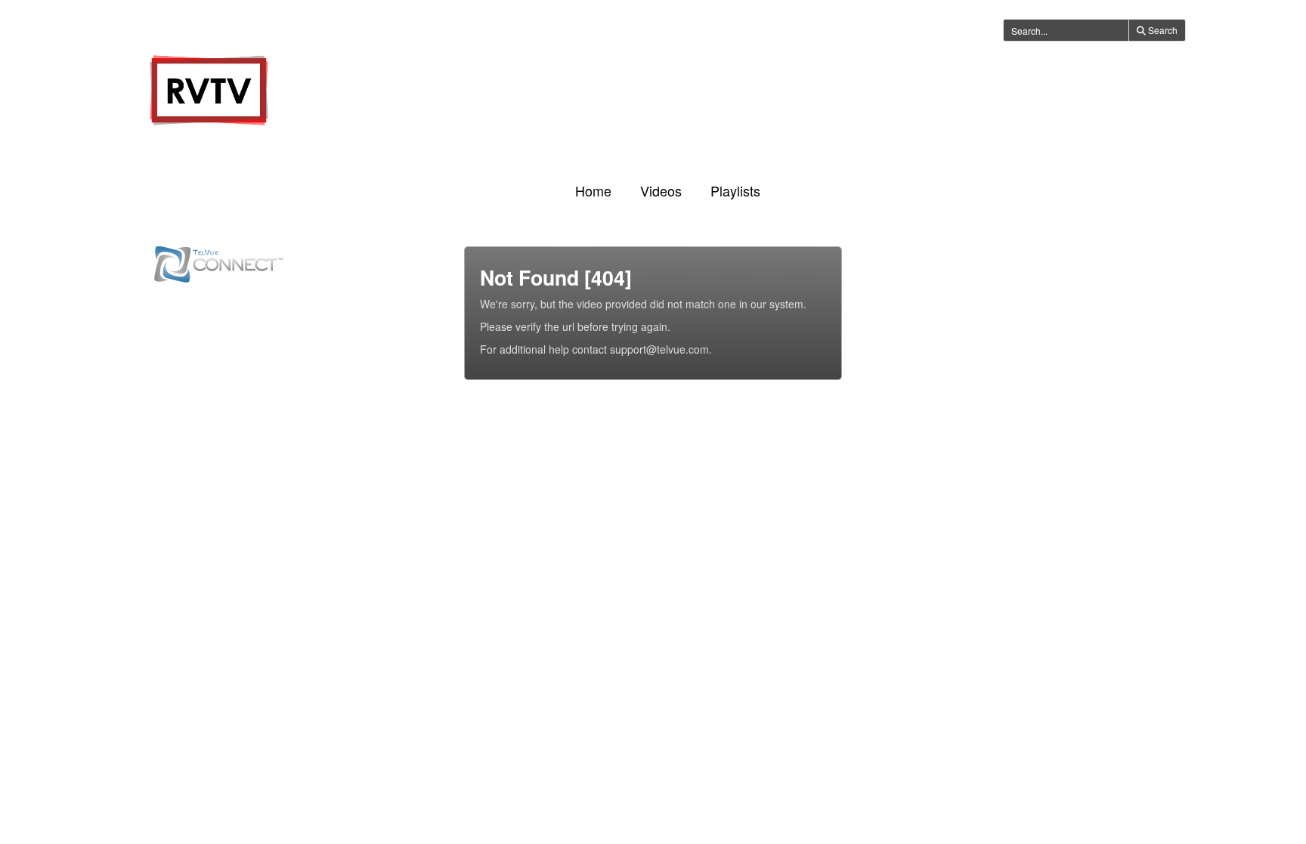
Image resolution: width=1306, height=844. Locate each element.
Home (593, 190)
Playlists (735, 190)
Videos (661, 190)
